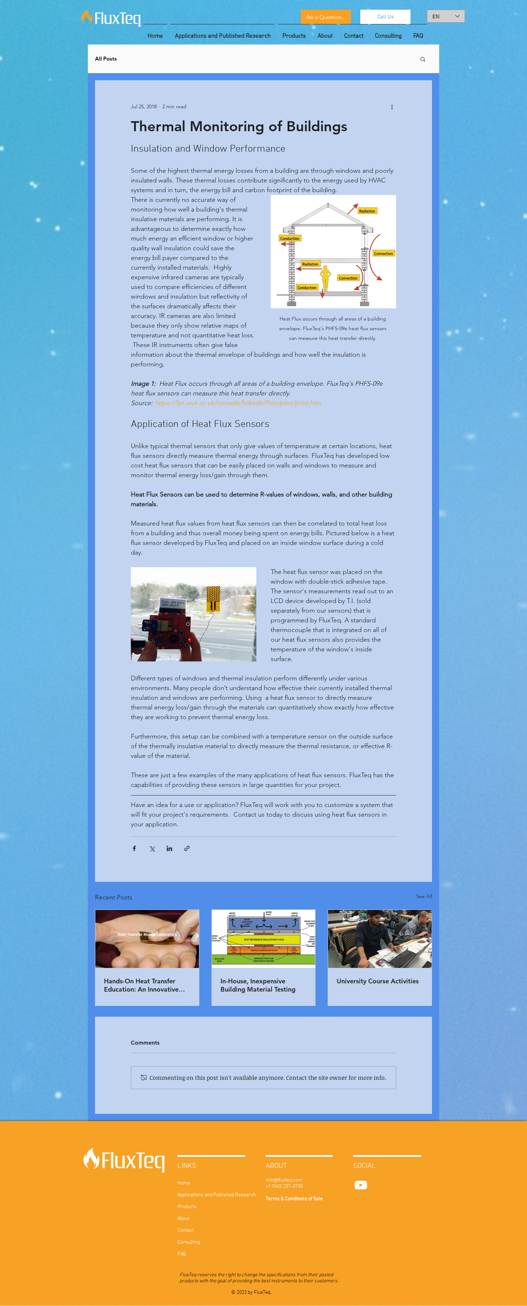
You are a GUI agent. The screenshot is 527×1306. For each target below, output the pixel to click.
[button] (422, 59)
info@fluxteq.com (284, 1180)
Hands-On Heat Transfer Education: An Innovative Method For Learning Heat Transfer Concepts (143, 985)
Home (183, 1183)
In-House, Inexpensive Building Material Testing (257, 985)
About (183, 1219)
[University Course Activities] (380, 939)
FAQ (181, 1254)
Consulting (188, 1242)
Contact (185, 1230)
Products (186, 1207)
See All (424, 896)
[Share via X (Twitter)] (151, 848)
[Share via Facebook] (134, 848)
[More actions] (392, 106)
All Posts (106, 59)
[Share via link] (187, 848)
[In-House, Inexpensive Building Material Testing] (263, 939)
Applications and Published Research (198, 1195)
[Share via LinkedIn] (169, 848)
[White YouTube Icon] (361, 1185)
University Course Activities (378, 981)
